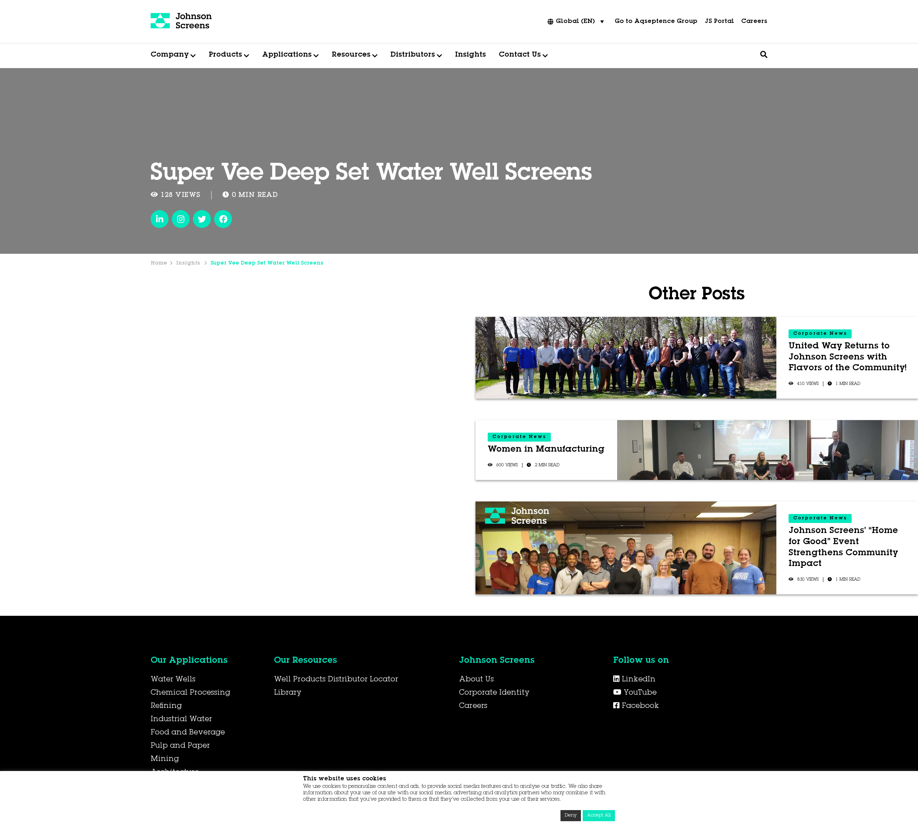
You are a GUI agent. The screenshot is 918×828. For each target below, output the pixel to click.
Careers (754, 22)
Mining (165, 759)
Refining (166, 706)
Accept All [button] (599, 815)
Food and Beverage (188, 733)
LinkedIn (638, 680)
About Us (476, 680)
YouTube (639, 693)
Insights (470, 55)
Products (225, 55)
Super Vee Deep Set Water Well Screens (266, 263)
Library (288, 693)
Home (159, 263)
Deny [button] (571, 815)
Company (170, 55)
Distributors (413, 55)
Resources (351, 55)
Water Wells (173, 680)
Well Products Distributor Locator (336, 680)
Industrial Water (181, 719)
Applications (287, 55)
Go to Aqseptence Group (656, 22)
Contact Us (520, 55)
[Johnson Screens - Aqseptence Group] (181, 21)
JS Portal (719, 22)
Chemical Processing (190, 693)
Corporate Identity (494, 693)
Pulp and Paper (180, 746)
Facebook (639, 706)
